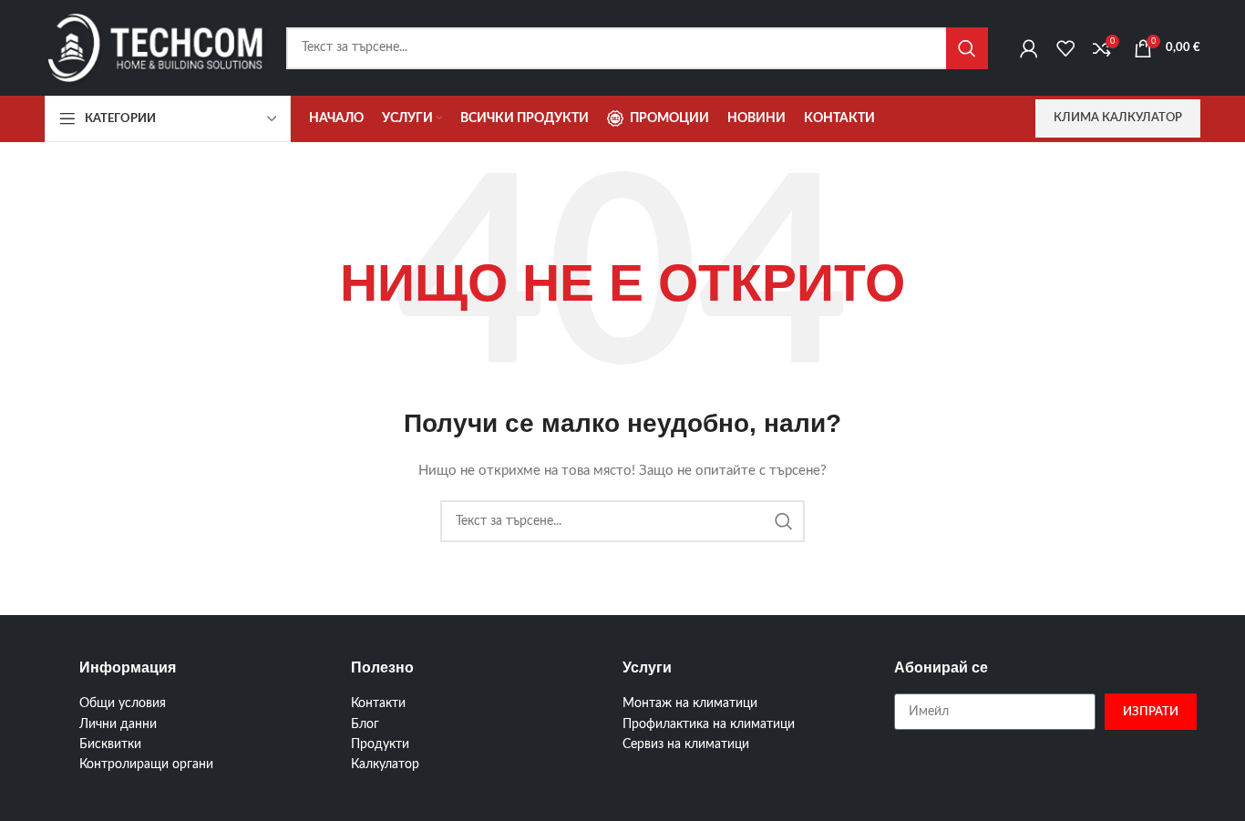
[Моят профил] (1029, 48)
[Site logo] (156, 47)
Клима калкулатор (1118, 118)
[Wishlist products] (1065, 48)
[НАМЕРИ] (967, 48)
